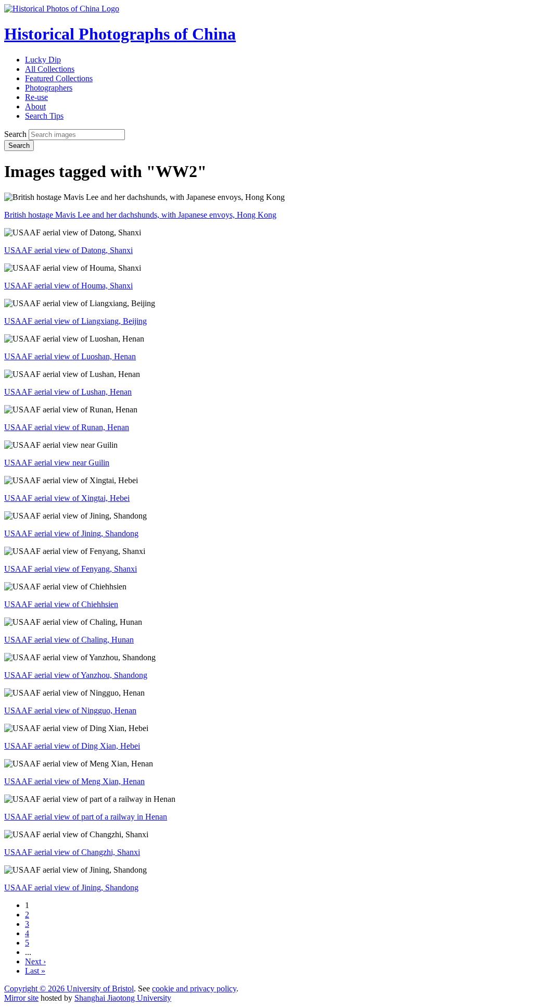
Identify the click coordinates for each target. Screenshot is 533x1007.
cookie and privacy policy (194, 988)
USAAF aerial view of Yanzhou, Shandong (75, 675)
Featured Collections (59, 78)
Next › (35, 961)
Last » (35, 970)
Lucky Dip (43, 59)
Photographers (48, 87)
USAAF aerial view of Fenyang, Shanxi (70, 568)
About (35, 106)
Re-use (36, 97)
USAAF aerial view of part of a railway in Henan (85, 816)
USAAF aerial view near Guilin (56, 462)
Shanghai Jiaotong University (122, 997)
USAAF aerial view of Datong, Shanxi (68, 250)
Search (15, 134)
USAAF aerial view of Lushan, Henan (68, 391)
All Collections (49, 69)
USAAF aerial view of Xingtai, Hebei (67, 498)
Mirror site (21, 997)
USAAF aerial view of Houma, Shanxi (68, 285)
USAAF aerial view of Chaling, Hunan (69, 639)
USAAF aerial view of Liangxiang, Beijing (75, 321)
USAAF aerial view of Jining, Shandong (71, 533)
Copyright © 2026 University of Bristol (69, 988)
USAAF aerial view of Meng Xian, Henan (74, 781)
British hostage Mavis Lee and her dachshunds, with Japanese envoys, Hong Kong (140, 214)
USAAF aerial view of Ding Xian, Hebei (72, 745)
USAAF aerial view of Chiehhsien (61, 604)
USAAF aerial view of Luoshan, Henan (70, 356)
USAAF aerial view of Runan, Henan (66, 427)
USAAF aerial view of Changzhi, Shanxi (72, 852)
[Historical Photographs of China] (61, 8)
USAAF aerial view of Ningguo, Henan (70, 710)
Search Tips (44, 115)
